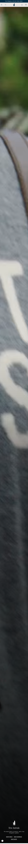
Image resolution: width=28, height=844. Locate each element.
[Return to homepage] (14, 4)
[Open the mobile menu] (2, 4)
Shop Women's (18, 836)
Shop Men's (9, 836)
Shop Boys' (14, 839)
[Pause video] (2, 841)
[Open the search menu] (5, 4)
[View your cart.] (25, 4)
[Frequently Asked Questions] (14, 1)
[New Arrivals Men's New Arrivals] (14, 425)
